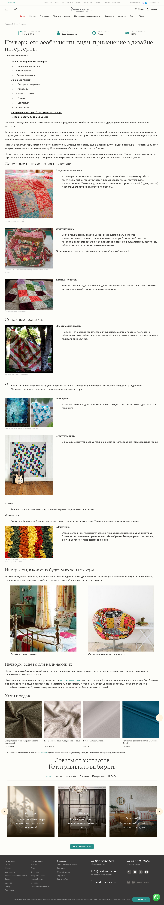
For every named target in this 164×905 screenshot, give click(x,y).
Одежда (122, 16)
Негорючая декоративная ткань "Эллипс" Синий (140, 742)
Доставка (78, 2)
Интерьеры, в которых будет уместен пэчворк (36, 112)
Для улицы (9, 890)
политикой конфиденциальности (117, 899)
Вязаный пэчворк (25, 75)
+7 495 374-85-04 (138, 861)
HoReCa (112, 776)
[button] (4, 718)
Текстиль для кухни (61, 16)
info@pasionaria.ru (103, 871)
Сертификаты (63, 872)
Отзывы (99, 2)
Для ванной (109, 16)
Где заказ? (11, 2)
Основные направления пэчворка (29, 62)
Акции (22, 16)
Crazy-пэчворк (24, 71)
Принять (141, 899)
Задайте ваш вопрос (105, 882)
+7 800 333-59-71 (134, 2)
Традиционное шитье (28, 66)
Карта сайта (62, 879)
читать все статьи (82, 846)
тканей (43, 753)
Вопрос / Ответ (88, 2)
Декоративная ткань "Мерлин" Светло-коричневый (22, 742)
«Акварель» (22, 89)
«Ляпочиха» (22, 107)
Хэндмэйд (71, 776)
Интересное (98, 776)
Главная (8, 24)
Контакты (70, 2)
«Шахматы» (22, 103)
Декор (132, 16)
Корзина (153, 9)
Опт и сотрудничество (67, 865)
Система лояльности (40, 886)
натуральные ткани (70, 680)
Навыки (58, 776)
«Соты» (20, 98)
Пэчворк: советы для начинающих (29, 117)
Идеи (48, 776)
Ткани (141, 16)
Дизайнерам (116, 2)
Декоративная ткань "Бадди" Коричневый (62, 741)
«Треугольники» (25, 93)
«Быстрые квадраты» (28, 84)
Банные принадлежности (16, 876)
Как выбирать (37, 879)
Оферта (61, 876)
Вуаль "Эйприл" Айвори (93, 741)
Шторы (32, 16)
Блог (63, 2)
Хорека (57, 2)
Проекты (84, 776)
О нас (46, 2)
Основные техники (21, 80)
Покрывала (44, 16)
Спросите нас (154, 2)
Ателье (107, 2)
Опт (51, 2)
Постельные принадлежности (87, 16)
